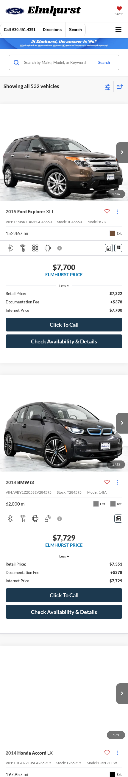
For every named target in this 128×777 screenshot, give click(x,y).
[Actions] (117, 211)
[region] (64, 302)
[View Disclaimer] (60, 248)
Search (104, 62)
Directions (52, 29)
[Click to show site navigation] (118, 30)
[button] (19, 29)
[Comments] (109, 248)
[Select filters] (107, 86)
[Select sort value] (118, 86)
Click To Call (64, 324)
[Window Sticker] (118, 248)
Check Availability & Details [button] (64, 341)
